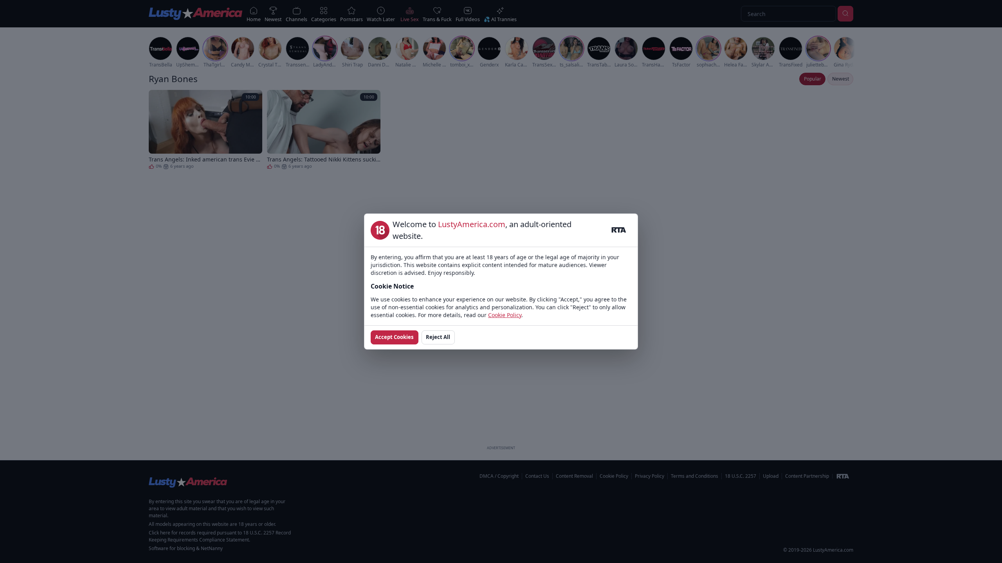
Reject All (438, 337)
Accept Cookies (394, 337)
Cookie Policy (504, 315)
